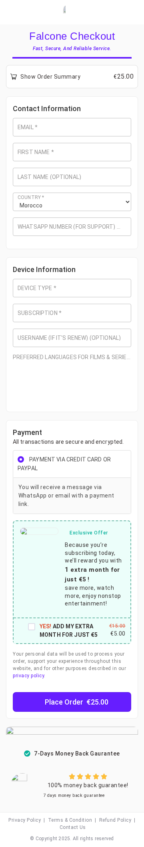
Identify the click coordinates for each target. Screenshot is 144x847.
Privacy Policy (24, 820)
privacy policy (28, 675)
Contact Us (73, 827)
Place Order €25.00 (76, 702)
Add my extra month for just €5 (69, 630)
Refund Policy (115, 820)
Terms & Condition (70, 820)
